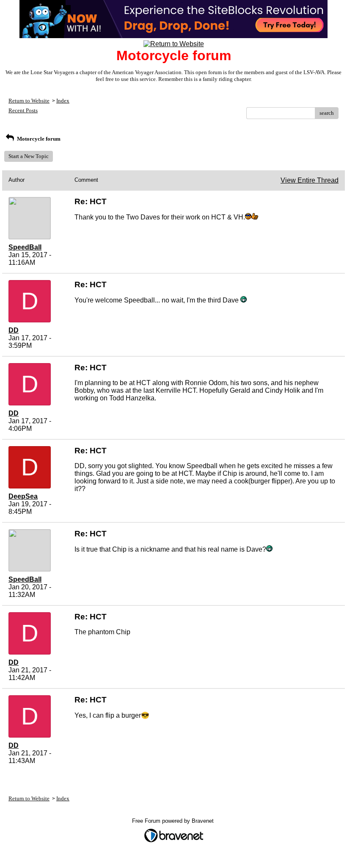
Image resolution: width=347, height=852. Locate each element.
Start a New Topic (28, 156)
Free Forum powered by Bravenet (173, 821)
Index (62, 100)
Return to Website (29, 100)
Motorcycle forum (38, 139)
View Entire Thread (310, 180)
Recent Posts (23, 110)
